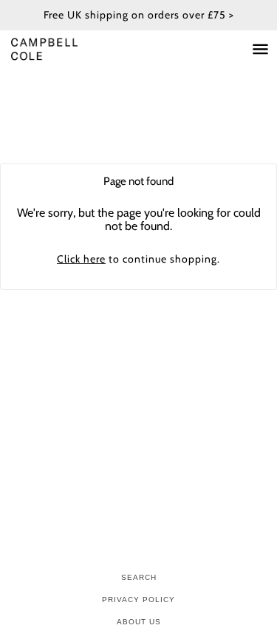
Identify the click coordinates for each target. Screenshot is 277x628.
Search (139, 577)
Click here (81, 259)
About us (139, 622)
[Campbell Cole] (59, 49)
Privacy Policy (138, 599)
